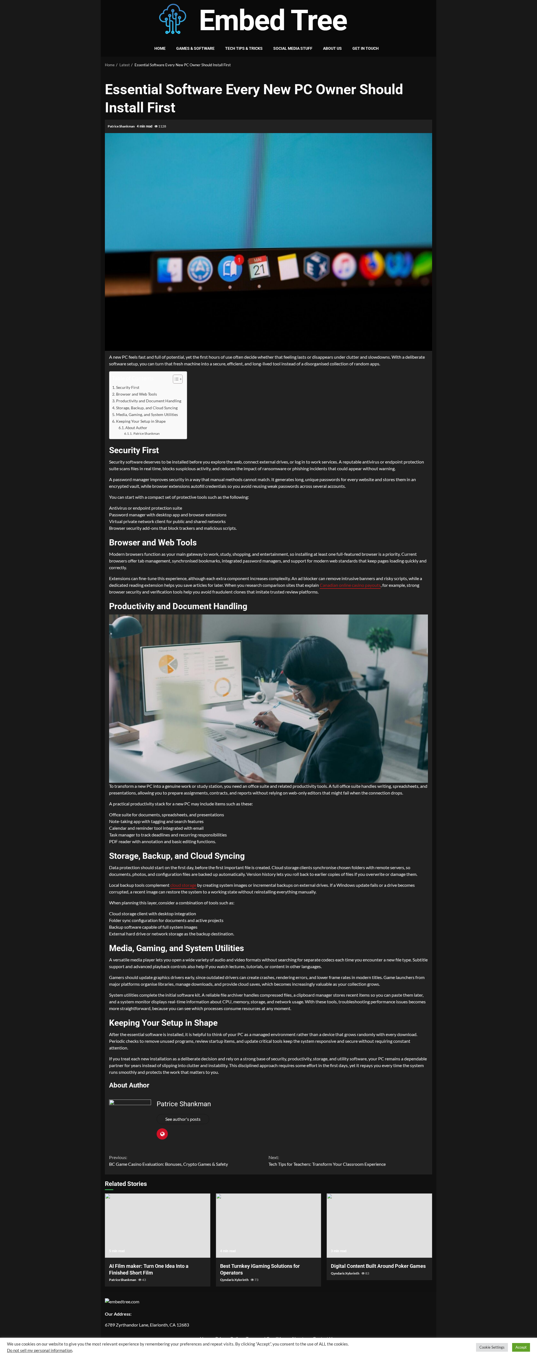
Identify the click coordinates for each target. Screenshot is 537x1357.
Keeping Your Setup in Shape (141, 421)
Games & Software (195, 48)
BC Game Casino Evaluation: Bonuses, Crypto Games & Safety (168, 1161)
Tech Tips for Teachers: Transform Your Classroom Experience (327, 1161)
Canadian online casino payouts (350, 585)
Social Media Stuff (292, 48)
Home (160, 48)
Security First (127, 387)
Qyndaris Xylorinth (234, 1280)
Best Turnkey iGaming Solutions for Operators (268, 1225)
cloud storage (183, 885)
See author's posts (183, 1119)
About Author (136, 427)
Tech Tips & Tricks (244, 48)
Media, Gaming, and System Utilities (147, 414)
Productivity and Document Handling (148, 400)
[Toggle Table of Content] (175, 379)
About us (332, 48)
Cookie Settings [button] (492, 1347)
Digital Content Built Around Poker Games (379, 1225)
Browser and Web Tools (136, 394)
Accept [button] (521, 1347)
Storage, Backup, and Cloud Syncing (147, 407)
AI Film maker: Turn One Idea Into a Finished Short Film (157, 1225)
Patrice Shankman (121, 126)
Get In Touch (365, 48)
